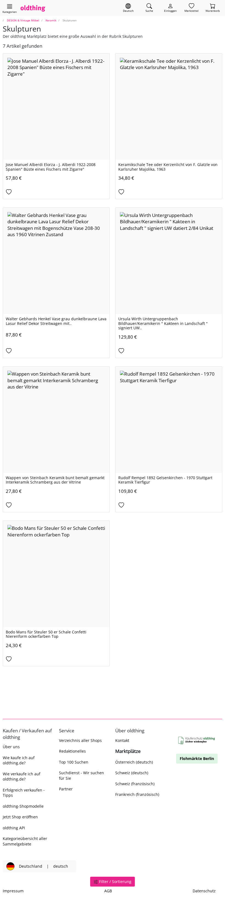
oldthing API (14, 827)
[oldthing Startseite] (33, 8)
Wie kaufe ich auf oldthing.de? (19, 760)
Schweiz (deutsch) (131, 772)
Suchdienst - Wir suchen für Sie (81, 775)
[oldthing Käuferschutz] (196, 740)
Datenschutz (204, 890)
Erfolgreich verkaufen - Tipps (24, 792)
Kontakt (122, 740)
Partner (66, 788)
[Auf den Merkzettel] (56, 192)
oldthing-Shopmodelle (23, 806)
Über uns (11, 746)
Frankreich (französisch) (137, 794)
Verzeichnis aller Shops (80, 740)
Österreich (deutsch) (134, 762)
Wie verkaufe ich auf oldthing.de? (21, 776)
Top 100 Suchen (73, 762)
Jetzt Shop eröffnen (20, 816)
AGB (108, 890)
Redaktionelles (72, 751)
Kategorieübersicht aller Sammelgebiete (25, 841)
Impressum (13, 890)
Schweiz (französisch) (134, 783)
